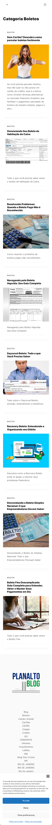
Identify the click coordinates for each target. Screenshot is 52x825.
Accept (26, 800)
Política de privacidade (33, 821)
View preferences (26, 815)
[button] (48, 776)
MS (26, 760)
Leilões (26, 750)
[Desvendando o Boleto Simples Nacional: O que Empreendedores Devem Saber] (26, 530)
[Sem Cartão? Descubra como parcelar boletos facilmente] (26, 61)
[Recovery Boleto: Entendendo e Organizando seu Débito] (26, 451)
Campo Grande (26, 719)
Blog (26, 712)
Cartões (26, 722)
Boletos (11, 32)
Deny (26, 808)
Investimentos (26, 746)
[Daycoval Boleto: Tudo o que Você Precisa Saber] (26, 378)
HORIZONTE (26, 739)
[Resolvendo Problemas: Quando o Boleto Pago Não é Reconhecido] (26, 232)
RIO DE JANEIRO (26, 764)
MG (26, 753)
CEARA (26, 725)
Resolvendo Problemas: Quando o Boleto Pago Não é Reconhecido (23, 207)
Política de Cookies (16, 821)
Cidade (26, 729)
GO (26, 736)
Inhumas (26, 743)
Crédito (26, 732)
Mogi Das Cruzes (26, 757)
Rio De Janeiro (26, 771)
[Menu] (45, 4)
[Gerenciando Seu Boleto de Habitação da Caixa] (26, 155)
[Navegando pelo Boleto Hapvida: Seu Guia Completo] (26, 305)
